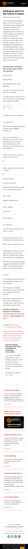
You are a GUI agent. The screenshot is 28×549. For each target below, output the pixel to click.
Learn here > (7, 404)
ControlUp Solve (8, 333)
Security (22, 531)
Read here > (7, 466)
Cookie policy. (15, 548)
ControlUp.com (21, 533)
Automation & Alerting (15, 331)
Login (7, 355)
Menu (24, 4)
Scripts (19, 338)
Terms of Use (7, 531)
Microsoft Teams (8, 336)
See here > (7, 490)
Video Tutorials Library (13, 435)
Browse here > (8, 507)
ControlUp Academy (12, 390)
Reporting (13, 338)
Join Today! (9, 375)
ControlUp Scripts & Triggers (12, 327)
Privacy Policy (15, 531)
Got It (22, 548)
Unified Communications (11, 340)
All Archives (15, 325)
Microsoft (21, 333)
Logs (15, 333)
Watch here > (8, 448)
